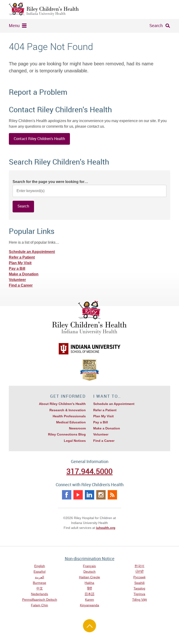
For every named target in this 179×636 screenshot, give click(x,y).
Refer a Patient (22, 257)
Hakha (89, 583)
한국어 (139, 566)
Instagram (101, 494)
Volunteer (17, 280)
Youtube (78, 494)
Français (89, 566)
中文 (39, 588)
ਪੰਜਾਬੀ (139, 571)
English (39, 566)
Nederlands (39, 594)
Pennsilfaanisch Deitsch (39, 599)
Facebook (66, 494)
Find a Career (21, 285)
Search (156, 25)
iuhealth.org (105, 528)
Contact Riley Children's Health (39, 138)
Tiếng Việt (139, 599)
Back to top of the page (89, 625)
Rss (112, 494)
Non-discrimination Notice (89, 558)
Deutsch (89, 571)
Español (39, 571)
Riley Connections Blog (67, 434)
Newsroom (77, 428)
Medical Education (71, 422)
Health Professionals (69, 416)
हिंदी (89, 588)
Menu (14, 25)
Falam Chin (39, 605)
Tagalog (139, 588)
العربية (39, 577)
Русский (139, 577)
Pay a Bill (17, 269)
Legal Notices (75, 441)
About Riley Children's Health (62, 404)
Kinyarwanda (89, 605)
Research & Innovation (67, 410)
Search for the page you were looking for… (50, 182)
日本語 (89, 594)
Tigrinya (139, 594)
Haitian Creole (89, 577)
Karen (89, 599)
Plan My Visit (20, 263)
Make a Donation (23, 274)
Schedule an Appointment (32, 252)
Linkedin (89, 494)
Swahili (139, 583)
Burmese (39, 583)
